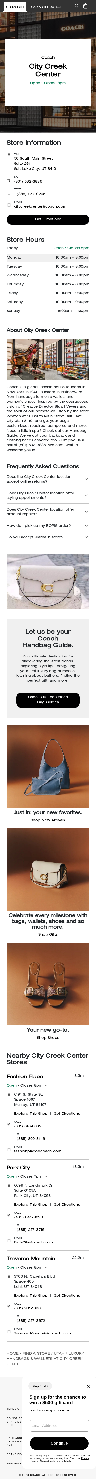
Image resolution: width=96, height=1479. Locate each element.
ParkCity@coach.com (33, 1242)
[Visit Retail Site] (15, 7)
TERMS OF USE (17, 1408)
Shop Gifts (48, 935)
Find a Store (36, 1354)
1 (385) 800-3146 (29, 1139)
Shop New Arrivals (48, 820)
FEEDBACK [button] (14, 1463)
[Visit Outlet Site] (46, 7)
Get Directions (48, 219)
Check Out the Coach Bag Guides (48, 700)
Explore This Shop (31, 1114)
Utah (59, 1354)
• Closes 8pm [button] (24, 1086)
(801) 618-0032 (27, 1126)
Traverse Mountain (31, 1259)
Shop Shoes (48, 1038)
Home (13, 1354)
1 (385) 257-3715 (29, 1230)
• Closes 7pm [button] (24, 1177)
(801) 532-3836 (28, 181)
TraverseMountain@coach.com (42, 1333)
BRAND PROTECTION (21, 1454)
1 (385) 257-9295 (29, 194)
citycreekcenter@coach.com (40, 207)
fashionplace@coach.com (37, 1151)
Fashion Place (25, 1077)
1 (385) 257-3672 (29, 1321)
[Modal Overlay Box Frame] (59, 1422)
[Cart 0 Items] (85, 6)
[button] (77, 6)
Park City (18, 1168)
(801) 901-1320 (27, 1308)
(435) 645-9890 (28, 1217)
